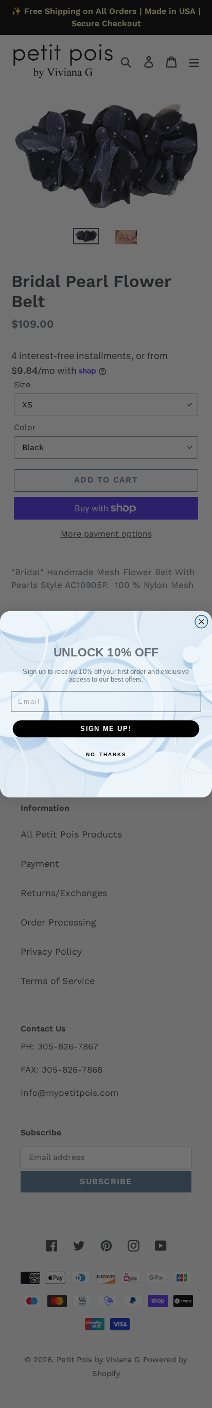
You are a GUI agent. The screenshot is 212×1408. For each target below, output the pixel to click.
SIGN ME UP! (106, 728)
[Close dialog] (201, 621)
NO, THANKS (106, 754)
